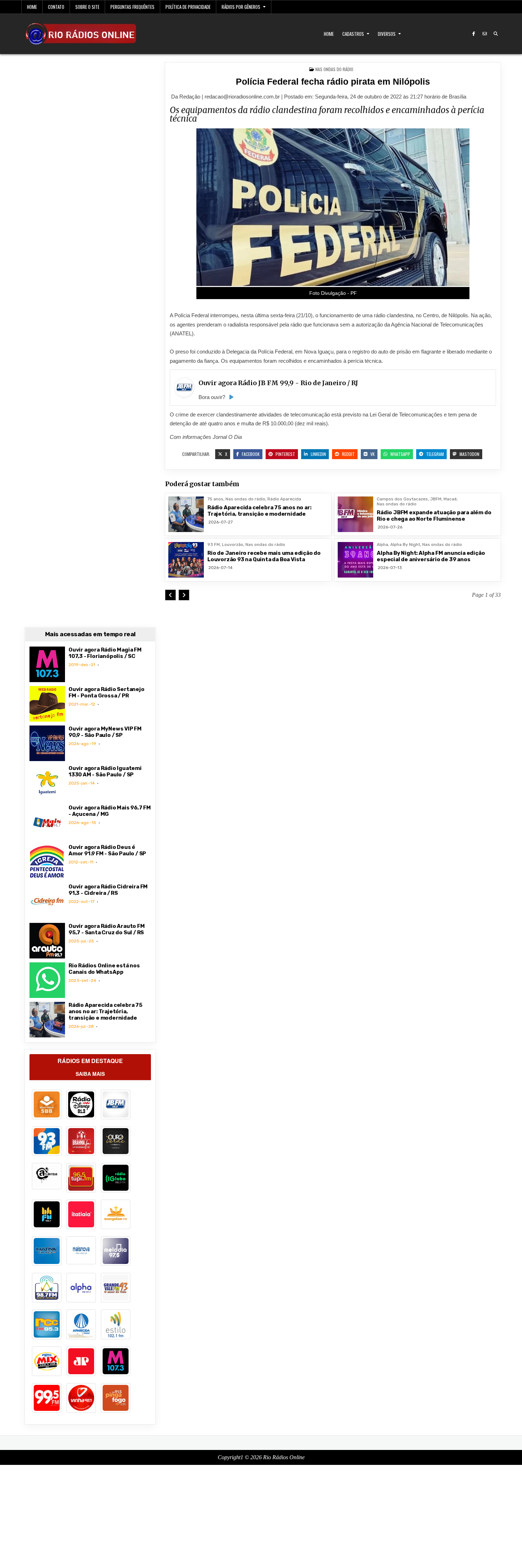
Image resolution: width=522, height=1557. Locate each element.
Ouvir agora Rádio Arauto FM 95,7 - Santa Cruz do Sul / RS (107, 929)
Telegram (434, 454)
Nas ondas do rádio (334, 69)
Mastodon (468, 454)
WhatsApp (399, 454)
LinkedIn (318, 454)
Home (32, 6)
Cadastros (353, 33)
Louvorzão (232, 544)
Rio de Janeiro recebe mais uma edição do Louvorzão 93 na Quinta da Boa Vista (264, 556)
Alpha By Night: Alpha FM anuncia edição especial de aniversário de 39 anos (431, 556)
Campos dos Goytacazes (402, 498)
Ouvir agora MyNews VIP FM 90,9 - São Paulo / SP (105, 732)
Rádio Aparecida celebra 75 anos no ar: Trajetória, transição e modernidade (259, 510)
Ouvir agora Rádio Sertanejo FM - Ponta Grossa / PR (107, 692)
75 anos (215, 498)
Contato (56, 6)
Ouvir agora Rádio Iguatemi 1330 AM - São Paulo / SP (105, 771)
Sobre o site (87, 6)
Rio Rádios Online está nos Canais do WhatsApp (104, 968)
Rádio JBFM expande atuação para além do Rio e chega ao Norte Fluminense (434, 515)
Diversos (387, 33)
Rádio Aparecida (284, 498)
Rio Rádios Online (284, 1457)
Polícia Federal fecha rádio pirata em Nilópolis (333, 81)
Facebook (250, 454)
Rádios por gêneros (241, 6)
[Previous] (170, 595)
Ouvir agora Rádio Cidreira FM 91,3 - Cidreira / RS (108, 889)
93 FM (213, 544)
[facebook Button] (473, 33)
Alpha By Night (405, 544)
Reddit (348, 454)
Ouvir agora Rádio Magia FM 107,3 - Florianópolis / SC (105, 653)
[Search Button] (495, 33)
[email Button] (484, 33)
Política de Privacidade (188, 6)
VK (372, 454)
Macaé (450, 498)
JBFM (435, 498)
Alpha (382, 544)
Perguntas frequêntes (132, 6)
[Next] (184, 595)
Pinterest (284, 454)
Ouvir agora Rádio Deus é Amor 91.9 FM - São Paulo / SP (107, 850)
